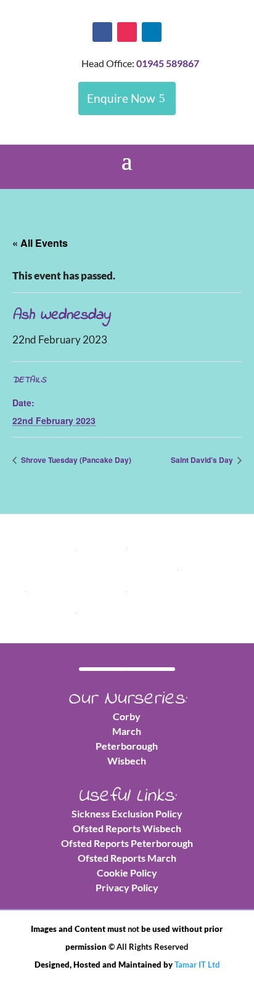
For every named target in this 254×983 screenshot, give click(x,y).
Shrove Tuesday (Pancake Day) (75, 459)
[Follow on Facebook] (102, 32)
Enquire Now (121, 98)
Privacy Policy (127, 887)
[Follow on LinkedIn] (152, 32)
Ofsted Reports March (127, 858)
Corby (127, 716)
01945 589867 (167, 63)
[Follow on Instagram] (127, 32)
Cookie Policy (127, 872)
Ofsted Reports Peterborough (127, 843)
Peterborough (127, 746)
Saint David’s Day (203, 459)
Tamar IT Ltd (196, 964)
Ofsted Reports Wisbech (127, 828)
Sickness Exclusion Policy (127, 813)
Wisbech (126, 760)
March (126, 731)
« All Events (40, 243)
